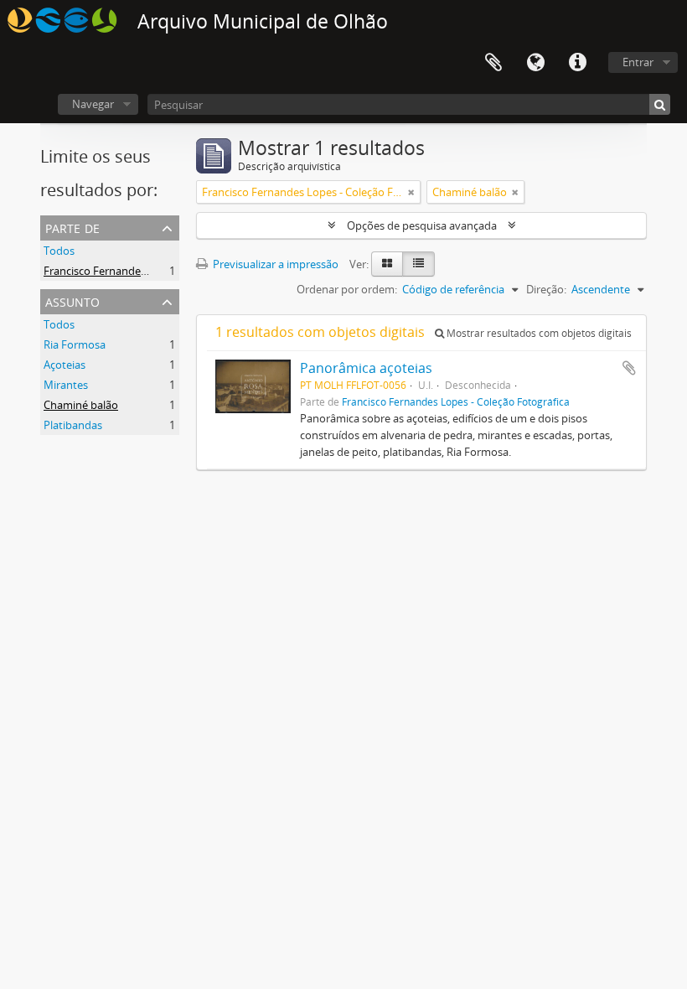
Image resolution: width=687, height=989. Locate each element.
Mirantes (66, 384)
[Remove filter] (411, 192)
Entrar (637, 62)
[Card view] (387, 264)
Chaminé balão (81, 404)
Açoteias (64, 364)
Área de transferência (493, 63)
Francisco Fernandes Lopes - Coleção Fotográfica (165, 270)
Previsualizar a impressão (274, 264)
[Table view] (418, 264)
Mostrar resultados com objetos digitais (538, 333)
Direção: (546, 289)
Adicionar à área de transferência (629, 368)
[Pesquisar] (659, 104)
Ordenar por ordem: (347, 289)
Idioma (535, 63)
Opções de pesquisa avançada (421, 225)
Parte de (72, 226)
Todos (59, 250)
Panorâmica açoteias (366, 368)
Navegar (93, 103)
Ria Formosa (75, 344)
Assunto (72, 300)
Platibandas (73, 424)
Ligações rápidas (577, 63)
